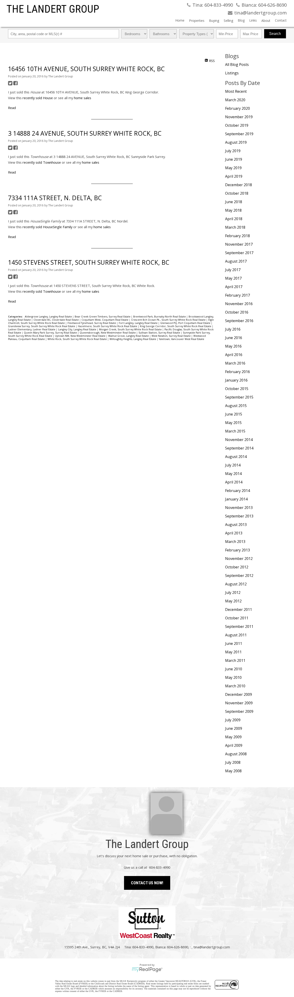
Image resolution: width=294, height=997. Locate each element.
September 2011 (239, 626)
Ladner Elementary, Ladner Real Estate (32, 329)
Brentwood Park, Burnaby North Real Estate (160, 316)
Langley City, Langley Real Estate (77, 329)
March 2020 (235, 99)
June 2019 (233, 159)
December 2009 (238, 694)
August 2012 (236, 584)
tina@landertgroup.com (211, 947)
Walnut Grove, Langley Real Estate (129, 335)
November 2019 (239, 116)
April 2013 (233, 533)
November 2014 (239, 439)
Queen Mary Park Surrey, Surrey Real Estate (51, 332)
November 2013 (239, 507)
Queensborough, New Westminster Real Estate (108, 332)
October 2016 (236, 312)
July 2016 (232, 329)
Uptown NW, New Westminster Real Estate (80, 335)
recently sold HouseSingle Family (47, 227)
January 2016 (236, 380)
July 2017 (232, 269)
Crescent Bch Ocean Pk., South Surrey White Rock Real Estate (168, 319)
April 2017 (233, 286)
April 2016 (233, 354)
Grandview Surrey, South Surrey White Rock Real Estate (42, 326)
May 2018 (233, 210)
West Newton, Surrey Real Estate (171, 335)
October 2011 (236, 618)
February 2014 (237, 490)
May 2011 (233, 651)
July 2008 (232, 762)
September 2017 (239, 252)
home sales (82, 97)
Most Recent (236, 91)
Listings (232, 73)
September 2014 (239, 448)
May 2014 (233, 473)
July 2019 (232, 150)
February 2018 (237, 235)
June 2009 (233, 728)
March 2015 (235, 431)
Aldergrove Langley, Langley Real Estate (49, 316)
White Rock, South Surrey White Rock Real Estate (77, 339)
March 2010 (235, 685)
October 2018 (236, 193)
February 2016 (237, 371)
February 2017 (237, 295)
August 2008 (236, 753)
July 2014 (232, 465)
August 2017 (236, 261)
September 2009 (239, 711)
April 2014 (233, 482)
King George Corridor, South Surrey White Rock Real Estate (176, 326)
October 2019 (236, 125)
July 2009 (232, 719)
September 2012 (239, 575)
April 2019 (233, 176)
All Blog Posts (237, 64)
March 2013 (235, 541)
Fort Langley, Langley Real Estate (138, 323)
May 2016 (233, 346)
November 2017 (239, 244)
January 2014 (236, 499)
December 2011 (238, 609)
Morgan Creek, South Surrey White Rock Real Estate (130, 329)
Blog (241, 20)
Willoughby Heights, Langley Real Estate (133, 339)
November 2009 (239, 702)
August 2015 (236, 405)
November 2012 (239, 558)
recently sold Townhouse (42, 162)
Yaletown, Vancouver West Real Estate (181, 339)
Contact (281, 20)
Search (275, 34)
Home (179, 20)
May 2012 (233, 601)
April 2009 (233, 745)
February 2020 (237, 108)
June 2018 (233, 201)
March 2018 (235, 227)
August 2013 (236, 524)
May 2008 (233, 770)
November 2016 (239, 303)
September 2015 (239, 397)
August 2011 (236, 635)
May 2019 (233, 167)
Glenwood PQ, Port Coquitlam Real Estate (185, 323)
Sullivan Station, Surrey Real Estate (160, 332)
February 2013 (237, 550)
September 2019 (239, 133)
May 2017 (233, 278)
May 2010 (233, 677)
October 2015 (236, 388)
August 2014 (236, 456)
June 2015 (233, 414)
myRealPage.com (147, 969)
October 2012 (236, 567)
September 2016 (239, 320)
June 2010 (233, 668)
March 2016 (235, 363)
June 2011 (233, 643)
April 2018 (233, 218)
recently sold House (38, 97)
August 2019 (236, 142)
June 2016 (233, 337)
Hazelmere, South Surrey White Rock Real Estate (108, 326)
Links (253, 20)
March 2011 (235, 660)
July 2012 (232, 592)
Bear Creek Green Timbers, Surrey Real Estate (103, 316)
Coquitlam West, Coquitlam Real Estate (105, 319)
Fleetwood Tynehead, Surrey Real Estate (92, 323)
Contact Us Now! (147, 882)
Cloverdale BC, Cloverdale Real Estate (56, 319)
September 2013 (239, 516)
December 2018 (238, 184)
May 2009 (233, 736)
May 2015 (233, 422)
